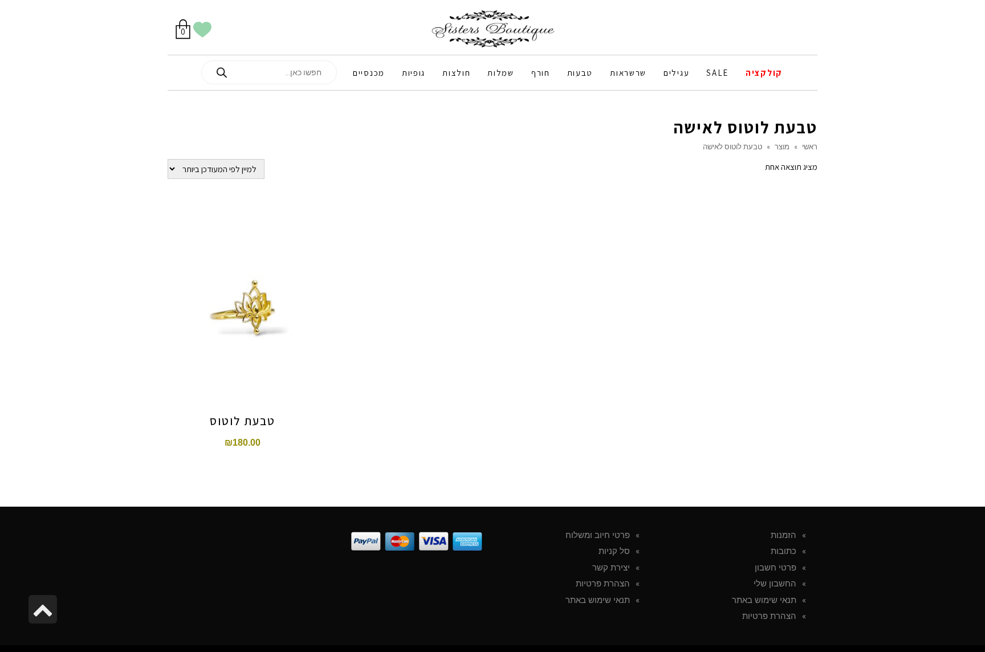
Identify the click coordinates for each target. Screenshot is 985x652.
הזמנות (783, 535)
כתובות (783, 551)
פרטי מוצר (242, 271)
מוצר (782, 146)
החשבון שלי (775, 583)
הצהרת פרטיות (769, 616)
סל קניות (614, 551)
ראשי (809, 146)
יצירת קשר (611, 568)
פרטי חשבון (775, 568)
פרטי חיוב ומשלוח (597, 535)
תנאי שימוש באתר (764, 600)
